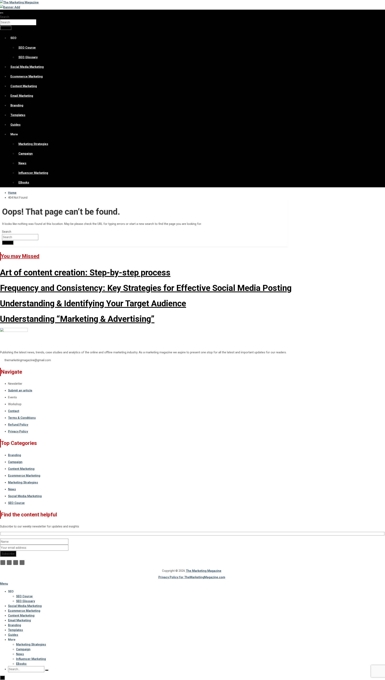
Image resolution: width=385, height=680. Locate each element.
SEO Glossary (28, 57)
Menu (4, 583)
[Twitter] (9, 562)
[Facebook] (2, 562)
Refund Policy (18, 424)
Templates (17, 115)
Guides (15, 124)
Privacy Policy (18, 431)
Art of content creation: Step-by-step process (85, 272)
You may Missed (20, 256)
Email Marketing (21, 96)
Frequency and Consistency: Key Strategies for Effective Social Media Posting (146, 288)
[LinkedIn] (15, 562)
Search (4, 17)
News (22, 163)
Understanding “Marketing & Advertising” (77, 319)
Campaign (25, 153)
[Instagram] (22, 562)
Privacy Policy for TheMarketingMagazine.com (191, 577)
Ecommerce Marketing (26, 76)
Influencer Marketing (33, 173)
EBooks (23, 182)
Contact (13, 411)
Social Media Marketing (27, 67)
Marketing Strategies (33, 144)
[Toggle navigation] (1, 13)
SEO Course (27, 47)
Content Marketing (23, 86)
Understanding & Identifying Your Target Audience (93, 303)
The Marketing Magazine (203, 571)
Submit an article (20, 390)
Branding (16, 105)
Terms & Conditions (22, 418)
